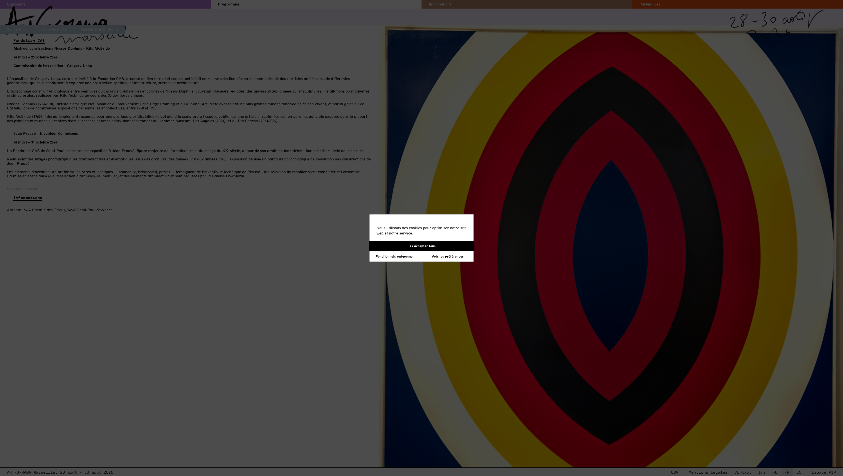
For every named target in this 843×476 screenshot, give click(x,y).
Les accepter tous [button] (421, 246)
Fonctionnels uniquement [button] (395, 256)
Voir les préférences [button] (448, 256)
